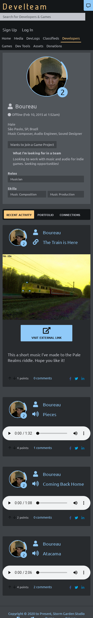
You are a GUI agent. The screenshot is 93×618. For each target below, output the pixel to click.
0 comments (43, 378)
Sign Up (10, 29)
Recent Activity (19, 214)
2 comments (43, 587)
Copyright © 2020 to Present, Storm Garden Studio (46, 613)
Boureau (52, 232)
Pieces (49, 414)
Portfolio (45, 214)
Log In (27, 29)
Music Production (62, 194)
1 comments (43, 447)
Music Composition (23, 194)
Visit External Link (47, 337)
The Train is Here (60, 242)
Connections (70, 214)
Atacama (52, 553)
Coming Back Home (63, 483)
